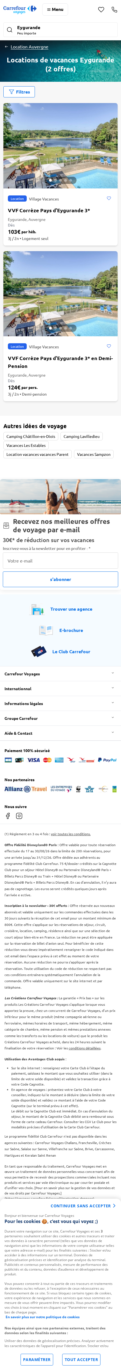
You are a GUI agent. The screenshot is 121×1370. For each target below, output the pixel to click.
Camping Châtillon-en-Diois (30, 436)
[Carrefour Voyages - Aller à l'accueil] (20, 9)
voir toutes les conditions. (71, 834)
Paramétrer (37, 1359)
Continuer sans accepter (81, 1205)
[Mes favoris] (101, 9)
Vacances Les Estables (26, 445)
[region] (60, 1284)
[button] (60, 30)
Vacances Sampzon (94, 454)
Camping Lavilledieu (82, 436)
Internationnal (18, 688)
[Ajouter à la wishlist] (108, 198)
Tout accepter (81, 1359)
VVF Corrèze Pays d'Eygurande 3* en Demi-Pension (60, 362)
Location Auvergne (29, 46)
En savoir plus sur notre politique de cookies (43, 1317)
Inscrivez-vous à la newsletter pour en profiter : (47, 548)
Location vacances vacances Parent (37, 454)
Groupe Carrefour (21, 718)
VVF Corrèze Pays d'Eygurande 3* (49, 210)
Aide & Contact (18, 733)
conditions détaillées (84, 1048)
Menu (57, 9)
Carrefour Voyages (22, 673)
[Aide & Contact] (114, 9)
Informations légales (24, 703)
